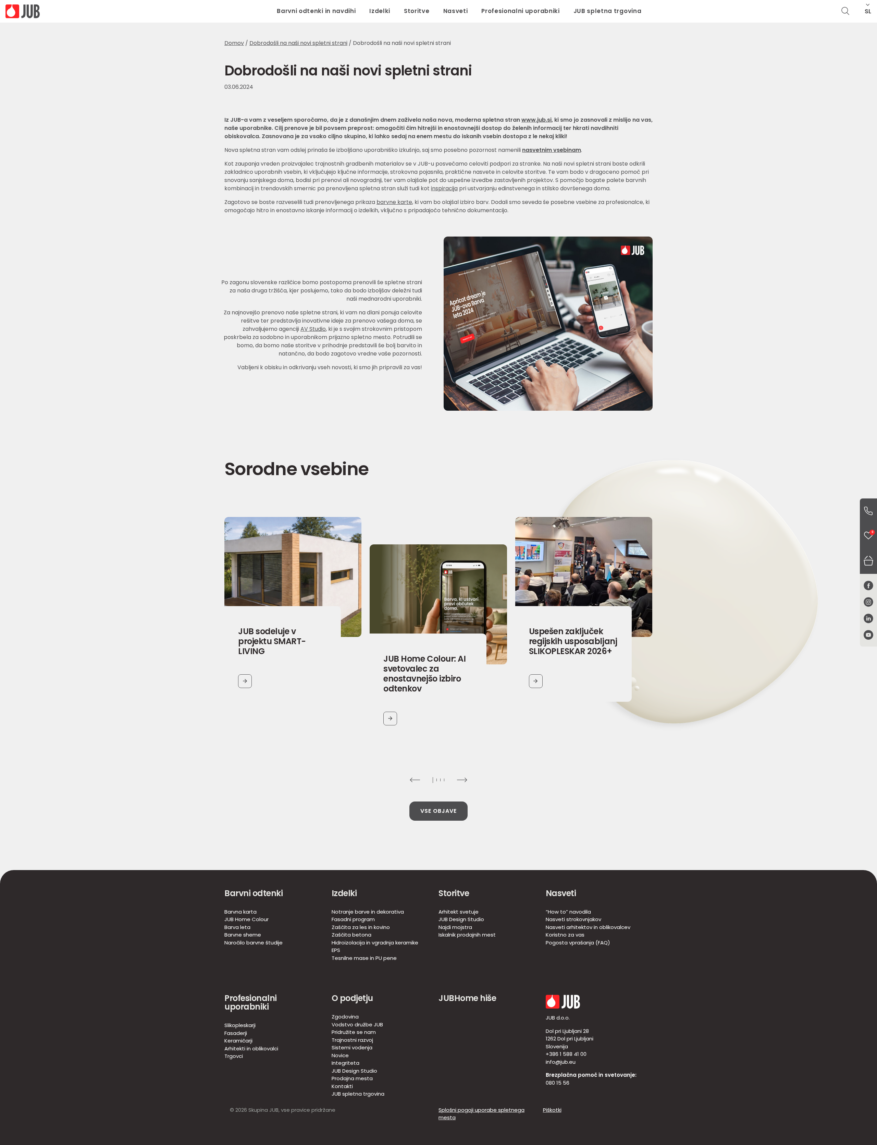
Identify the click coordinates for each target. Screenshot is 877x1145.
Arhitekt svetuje (458, 911)
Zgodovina (345, 1016)
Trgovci (233, 1056)
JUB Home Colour (246, 919)
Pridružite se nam (354, 1032)
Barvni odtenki (253, 893)
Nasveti (455, 11)
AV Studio (313, 329)
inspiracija (444, 188)
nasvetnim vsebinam (551, 150)
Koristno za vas (565, 934)
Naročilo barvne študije (253, 942)
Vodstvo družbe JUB (357, 1024)
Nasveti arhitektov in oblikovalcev (588, 927)
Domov (234, 43)
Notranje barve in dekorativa (368, 911)
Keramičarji (238, 1040)
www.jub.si (536, 120)
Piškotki (552, 1109)
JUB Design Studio (461, 919)
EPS (336, 950)
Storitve (416, 11)
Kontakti (342, 1086)
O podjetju (352, 998)
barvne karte (394, 202)
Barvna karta (240, 911)
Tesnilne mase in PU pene (364, 958)
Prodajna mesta (352, 1078)
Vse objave (438, 811)
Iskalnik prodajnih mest (467, 934)
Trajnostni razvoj (352, 1040)
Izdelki (379, 11)
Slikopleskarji (240, 1025)
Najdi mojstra (455, 927)
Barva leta (237, 927)
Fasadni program (353, 919)
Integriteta (345, 1062)
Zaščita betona (351, 934)
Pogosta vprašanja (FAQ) (578, 942)
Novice (340, 1055)
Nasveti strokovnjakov (573, 919)
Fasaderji (235, 1033)
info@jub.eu (561, 1061)
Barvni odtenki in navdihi (316, 11)
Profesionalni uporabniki (520, 11)
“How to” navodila (568, 911)
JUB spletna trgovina (607, 11)
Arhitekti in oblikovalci (251, 1048)
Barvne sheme (242, 934)
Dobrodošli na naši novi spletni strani (298, 43)
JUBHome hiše (467, 998)
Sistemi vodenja (352, 1047)
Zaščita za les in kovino (361, 927)
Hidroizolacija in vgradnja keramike (375, 942)
